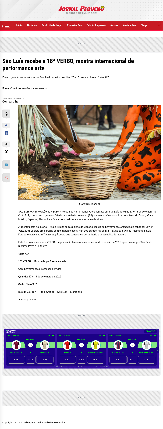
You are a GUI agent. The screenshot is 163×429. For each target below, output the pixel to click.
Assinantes (129, 25)
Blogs (144, 25)
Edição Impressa (96, 25)
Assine (114, 25)
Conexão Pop (74, 25)
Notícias (32, 25)
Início (19, 25)
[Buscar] (159, 25)
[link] (81, 10)
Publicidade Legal (52, 25)
